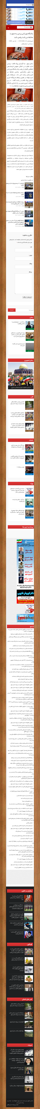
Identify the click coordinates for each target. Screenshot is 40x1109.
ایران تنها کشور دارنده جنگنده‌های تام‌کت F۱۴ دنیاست (18, 969)
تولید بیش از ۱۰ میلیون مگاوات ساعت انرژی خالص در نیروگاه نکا (21, 707)
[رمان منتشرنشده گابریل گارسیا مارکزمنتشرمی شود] (29, 1079)
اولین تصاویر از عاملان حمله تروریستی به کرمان (16, 924)
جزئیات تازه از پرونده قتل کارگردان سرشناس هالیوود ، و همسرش (21, 768)
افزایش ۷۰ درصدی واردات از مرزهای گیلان (15, 184)
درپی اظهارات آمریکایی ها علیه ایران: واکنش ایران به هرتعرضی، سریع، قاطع (21, 731)
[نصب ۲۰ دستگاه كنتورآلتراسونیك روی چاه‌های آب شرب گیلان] (29, 213)
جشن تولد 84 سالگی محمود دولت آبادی (17, 1068)
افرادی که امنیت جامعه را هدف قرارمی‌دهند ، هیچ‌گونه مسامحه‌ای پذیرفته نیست (23, 726)
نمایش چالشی (29, 823)
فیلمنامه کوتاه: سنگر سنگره (17, 1085)
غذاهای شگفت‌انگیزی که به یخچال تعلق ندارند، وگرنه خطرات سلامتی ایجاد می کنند (17, 414)
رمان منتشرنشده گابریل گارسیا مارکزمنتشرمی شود (17, 1077)
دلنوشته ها (29, 507)
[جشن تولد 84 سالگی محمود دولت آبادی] (29, 1070)
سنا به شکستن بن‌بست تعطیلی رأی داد (23, 867)
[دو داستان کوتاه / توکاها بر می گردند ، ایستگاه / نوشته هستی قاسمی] (29, 1061)
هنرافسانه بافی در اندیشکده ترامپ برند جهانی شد (21, 648)
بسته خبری (29, 496)
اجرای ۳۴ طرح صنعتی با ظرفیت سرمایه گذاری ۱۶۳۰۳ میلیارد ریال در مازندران (21, 703)
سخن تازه (30, 340)
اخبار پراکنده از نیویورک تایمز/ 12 (25, 859)
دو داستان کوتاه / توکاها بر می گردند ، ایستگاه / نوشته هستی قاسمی (16, 1060)
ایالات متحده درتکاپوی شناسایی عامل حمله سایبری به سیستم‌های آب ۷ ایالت (21, 630)
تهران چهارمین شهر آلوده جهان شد (18, 344)
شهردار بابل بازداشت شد (27, 798)
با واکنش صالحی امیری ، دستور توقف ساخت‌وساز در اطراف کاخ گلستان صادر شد (21, 855)
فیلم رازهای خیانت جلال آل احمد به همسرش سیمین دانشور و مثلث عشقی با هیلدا (17, 425)
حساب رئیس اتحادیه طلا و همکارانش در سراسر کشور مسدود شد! (21, 754)
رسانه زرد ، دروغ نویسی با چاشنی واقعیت (18, 322)
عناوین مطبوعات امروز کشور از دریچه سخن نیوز (22, 684)
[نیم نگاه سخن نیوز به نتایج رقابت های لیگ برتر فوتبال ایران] (29, 447)
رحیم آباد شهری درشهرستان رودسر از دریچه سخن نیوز (16, 1013)
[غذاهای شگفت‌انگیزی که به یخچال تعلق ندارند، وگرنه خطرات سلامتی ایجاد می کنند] (29, 415)
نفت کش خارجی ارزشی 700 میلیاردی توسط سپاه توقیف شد (22, 747)
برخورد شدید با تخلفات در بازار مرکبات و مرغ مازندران (20, 808)
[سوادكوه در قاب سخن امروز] (29, 1033)
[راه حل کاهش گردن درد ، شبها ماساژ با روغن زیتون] (29, 960)
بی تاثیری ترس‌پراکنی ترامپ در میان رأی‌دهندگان (21, 682)
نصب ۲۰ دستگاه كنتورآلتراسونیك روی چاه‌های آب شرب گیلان (14, 212)
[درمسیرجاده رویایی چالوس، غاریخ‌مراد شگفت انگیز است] (29, 458)
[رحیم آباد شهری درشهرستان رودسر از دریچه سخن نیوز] (29, 1015)
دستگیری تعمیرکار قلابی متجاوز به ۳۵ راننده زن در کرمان (21, 773)
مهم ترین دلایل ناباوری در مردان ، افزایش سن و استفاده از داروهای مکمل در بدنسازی (16, 987)
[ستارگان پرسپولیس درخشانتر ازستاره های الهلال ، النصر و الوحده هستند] (28, 907)
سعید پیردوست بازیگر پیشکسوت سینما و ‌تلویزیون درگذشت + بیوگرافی (21, 714)
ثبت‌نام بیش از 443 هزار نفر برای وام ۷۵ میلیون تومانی (22, 661)
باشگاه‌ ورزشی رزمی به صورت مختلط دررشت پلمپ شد (16, 897)
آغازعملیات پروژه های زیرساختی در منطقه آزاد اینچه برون (21, 842)
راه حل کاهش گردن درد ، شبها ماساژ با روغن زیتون (17, 959)
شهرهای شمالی (29, 409)
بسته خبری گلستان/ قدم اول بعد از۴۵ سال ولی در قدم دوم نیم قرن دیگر (17, 490)
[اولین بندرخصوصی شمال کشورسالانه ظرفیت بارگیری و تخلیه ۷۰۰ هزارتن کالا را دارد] (28, 916)
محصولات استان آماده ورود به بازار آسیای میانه (22, 760)
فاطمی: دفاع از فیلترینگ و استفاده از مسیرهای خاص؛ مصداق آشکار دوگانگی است (21, 819)
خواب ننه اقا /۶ (20, 467)
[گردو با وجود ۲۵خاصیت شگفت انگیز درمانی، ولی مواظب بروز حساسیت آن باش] (29, 978)
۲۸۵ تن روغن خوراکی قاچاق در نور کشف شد (22, 669)
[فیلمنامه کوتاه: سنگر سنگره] (29, 1088)
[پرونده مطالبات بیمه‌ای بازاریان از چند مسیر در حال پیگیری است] (29, 204)
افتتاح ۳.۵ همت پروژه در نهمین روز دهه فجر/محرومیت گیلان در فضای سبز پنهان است (22, 698)
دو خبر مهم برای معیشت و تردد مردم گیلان (15, 193)
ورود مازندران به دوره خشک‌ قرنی (25, 795)
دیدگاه (30, 272)
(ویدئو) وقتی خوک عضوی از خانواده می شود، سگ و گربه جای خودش (17, 512)
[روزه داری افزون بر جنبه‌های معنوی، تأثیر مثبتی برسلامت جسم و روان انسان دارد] (30, 335)
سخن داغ (30, 351)
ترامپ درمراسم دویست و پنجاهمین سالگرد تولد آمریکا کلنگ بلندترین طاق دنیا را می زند (22, 764)
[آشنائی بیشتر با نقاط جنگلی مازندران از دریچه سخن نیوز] (29, 404)
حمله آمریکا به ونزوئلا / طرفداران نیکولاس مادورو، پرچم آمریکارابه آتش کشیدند (21, 719)
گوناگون (29, 420)
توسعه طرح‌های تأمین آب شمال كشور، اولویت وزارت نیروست (21, 787)
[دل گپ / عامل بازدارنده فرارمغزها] (29, 502)
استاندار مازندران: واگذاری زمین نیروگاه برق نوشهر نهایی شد (21, 638)
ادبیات (29, 431)
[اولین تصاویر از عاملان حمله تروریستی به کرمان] (28, 925)
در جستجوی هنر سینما (27, 801)
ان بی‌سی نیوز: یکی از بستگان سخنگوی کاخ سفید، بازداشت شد (22, 815)
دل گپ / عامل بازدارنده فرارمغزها (18, 500)
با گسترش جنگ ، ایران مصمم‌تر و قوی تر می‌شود (22, 634)
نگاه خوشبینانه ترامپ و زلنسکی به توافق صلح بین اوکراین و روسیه (22, 735)
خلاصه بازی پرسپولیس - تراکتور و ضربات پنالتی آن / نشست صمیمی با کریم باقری (21, 777)
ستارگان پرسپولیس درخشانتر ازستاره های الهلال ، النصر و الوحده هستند (16, 907)
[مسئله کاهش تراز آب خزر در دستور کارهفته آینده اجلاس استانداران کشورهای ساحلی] (29, 223)
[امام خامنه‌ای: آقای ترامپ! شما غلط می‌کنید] (28, 934)
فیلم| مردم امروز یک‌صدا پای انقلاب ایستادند (22, 676)
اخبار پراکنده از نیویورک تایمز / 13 (25, 811)
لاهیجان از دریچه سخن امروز (17, 1021)
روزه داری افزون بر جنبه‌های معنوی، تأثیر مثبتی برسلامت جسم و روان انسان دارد (18, 334)
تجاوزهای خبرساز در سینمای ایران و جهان (23, 862)
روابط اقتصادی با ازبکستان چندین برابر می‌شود (22, 757)
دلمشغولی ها (29, 463)
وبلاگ (30, 263)
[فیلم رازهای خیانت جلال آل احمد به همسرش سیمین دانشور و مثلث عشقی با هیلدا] (29, 426)
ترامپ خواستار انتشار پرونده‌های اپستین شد (22, 835)
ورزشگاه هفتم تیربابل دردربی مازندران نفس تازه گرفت (22, 652)
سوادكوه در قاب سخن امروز (17, 1030)
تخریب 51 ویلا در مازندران (26, 838)
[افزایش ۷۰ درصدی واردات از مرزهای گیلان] (29, 185)
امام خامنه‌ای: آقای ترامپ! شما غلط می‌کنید (17, 933)
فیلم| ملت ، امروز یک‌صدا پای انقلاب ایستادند (22, 690)
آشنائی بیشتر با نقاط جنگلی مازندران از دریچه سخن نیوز (17, 402)
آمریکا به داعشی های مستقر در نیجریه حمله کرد (21, 743)
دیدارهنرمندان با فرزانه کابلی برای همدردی (22, 825)
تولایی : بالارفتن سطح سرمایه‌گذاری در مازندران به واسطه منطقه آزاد (21, 805)
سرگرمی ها (29, 518)
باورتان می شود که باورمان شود (25, 679)
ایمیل (30, 255)
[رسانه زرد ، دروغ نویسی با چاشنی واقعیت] (30, 324)
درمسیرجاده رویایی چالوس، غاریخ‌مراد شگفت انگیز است (17, 457)
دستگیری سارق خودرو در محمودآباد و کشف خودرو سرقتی (21, 673)
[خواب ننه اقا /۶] (29, 469)
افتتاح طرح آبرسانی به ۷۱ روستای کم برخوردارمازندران (25, 832)
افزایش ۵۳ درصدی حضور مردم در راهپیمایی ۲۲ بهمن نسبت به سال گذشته (21, 694)
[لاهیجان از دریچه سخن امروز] (29, 1024)
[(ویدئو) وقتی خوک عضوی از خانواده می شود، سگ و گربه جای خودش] (29, 513)
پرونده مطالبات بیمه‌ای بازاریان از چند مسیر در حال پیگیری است (15, 202)
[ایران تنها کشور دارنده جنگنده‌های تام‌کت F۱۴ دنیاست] (29, 969)
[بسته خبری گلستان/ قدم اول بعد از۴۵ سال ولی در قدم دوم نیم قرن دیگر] (29, 491)
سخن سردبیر (29, 329)
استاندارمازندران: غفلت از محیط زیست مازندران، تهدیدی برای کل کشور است (22, 665)
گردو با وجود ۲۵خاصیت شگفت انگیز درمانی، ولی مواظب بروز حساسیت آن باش (16, 978)
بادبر (8, 1104)
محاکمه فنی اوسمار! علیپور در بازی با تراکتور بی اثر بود (20, 750)
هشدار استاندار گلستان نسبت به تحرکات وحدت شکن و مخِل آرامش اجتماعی (20, 642)
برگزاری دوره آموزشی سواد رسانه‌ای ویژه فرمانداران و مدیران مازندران (21, 846)
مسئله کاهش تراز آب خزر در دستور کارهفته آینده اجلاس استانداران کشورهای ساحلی (15, 222)
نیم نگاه (29, 452)
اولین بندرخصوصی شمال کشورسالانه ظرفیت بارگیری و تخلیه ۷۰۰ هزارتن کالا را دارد (16, 916)
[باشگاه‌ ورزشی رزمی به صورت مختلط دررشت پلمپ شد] (28, 898)
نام (31, 247)
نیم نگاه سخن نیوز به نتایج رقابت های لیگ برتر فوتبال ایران (17, 447)
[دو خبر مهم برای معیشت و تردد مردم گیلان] (29, 195)
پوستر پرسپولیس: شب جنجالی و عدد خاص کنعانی (21, 781)
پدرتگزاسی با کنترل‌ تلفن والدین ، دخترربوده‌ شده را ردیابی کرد (21, 739)
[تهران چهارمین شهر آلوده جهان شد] (30, 346)
